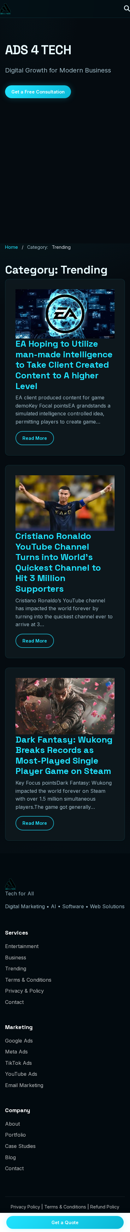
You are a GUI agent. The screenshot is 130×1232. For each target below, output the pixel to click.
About (12, 1124)
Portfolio (15, 1135)
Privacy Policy (25, 1206)
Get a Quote (65, 1222)
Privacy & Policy (24, 991)
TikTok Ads (18, 1063)
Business (15, 957)
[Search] (127, 8)
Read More (34, 438)
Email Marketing (24, 1085)
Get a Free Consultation (38, 91)
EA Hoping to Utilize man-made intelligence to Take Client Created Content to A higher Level (64, 364)
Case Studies (20, 1146)
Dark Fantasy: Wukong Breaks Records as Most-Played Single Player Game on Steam (63, 755)
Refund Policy (104, 1206)
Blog (10, 1157)
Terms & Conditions (28, 980)
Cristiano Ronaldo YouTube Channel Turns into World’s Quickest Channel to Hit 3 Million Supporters (58, 562)
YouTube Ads (21, 1074)
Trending (15, 968)
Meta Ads (16, 1051)
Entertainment (21, 946)
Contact (14, 1002)
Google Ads (19, 1040)
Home (11, 247)
